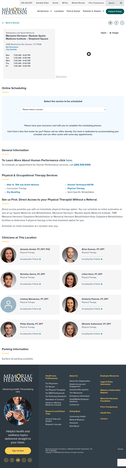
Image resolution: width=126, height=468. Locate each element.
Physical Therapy (76, 188)
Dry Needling (13, 192)
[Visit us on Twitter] (24, 460)
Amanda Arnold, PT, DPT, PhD (35, 249)
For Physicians (52, 383)
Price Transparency (96, 3)
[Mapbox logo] (61, 76)
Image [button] (115, 32)
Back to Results (12, 23)
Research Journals (53, 424)
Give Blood (74, 426)
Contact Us (74, 405)
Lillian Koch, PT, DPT (92, 274)
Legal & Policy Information (106, 383)
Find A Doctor (73, 11)
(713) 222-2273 (26, 3)
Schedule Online (42, 3)
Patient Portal (115, 11)
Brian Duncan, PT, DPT (93, 249)
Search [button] (111, 3)
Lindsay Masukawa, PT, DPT (34, 299)
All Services (43, 11)
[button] (110, 23)
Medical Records (78, 3)
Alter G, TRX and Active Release (23, 184)
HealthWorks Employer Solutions (79, 400)
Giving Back (75, 411)
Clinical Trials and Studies (53, 420)
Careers (104, 418)
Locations (59, 11)
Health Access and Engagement (78, 385)
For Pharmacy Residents (56, 396)
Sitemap (120, 449)
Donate (55, 3)
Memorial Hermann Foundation (109, 399)
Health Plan (105, 413)
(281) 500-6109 (82, 164)
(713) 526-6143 (11, 50)
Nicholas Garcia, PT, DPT (32, 274)
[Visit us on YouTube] (18, 460)
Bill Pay (65, 3)
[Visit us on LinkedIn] (6, 460)
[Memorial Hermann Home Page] (16, 9)
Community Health (78, 416)
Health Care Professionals (52, 377)
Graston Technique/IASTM (80, 184)
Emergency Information (80, 396)
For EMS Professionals (55, 393)
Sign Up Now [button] (18, 451)
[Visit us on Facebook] (12, 460)
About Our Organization (80, 381)
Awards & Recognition (79, 390)
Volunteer (74, 423)
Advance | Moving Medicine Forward (53, 404)
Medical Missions (77, 420)
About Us (74, 376)
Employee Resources (109, 376)
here (69, 160)
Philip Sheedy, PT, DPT (31, 324)
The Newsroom (76, 393)
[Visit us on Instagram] (30, 460)
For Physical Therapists (55, 390)
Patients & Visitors (92, 11)
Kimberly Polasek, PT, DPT (95, 299)
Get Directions (12, 47)
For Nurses (50, 387)
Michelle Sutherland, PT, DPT (96, 324)
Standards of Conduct (55, 399)
